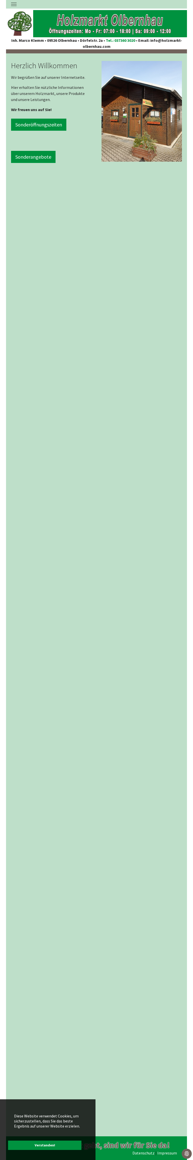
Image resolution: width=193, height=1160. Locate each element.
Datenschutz (143, 1152)
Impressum (167, 1152)
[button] (114, 111)
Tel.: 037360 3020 (121, 40)
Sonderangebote (33, 157)
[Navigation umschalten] (14, 4)
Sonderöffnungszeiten (38, 124)
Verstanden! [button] (45, 1145)
